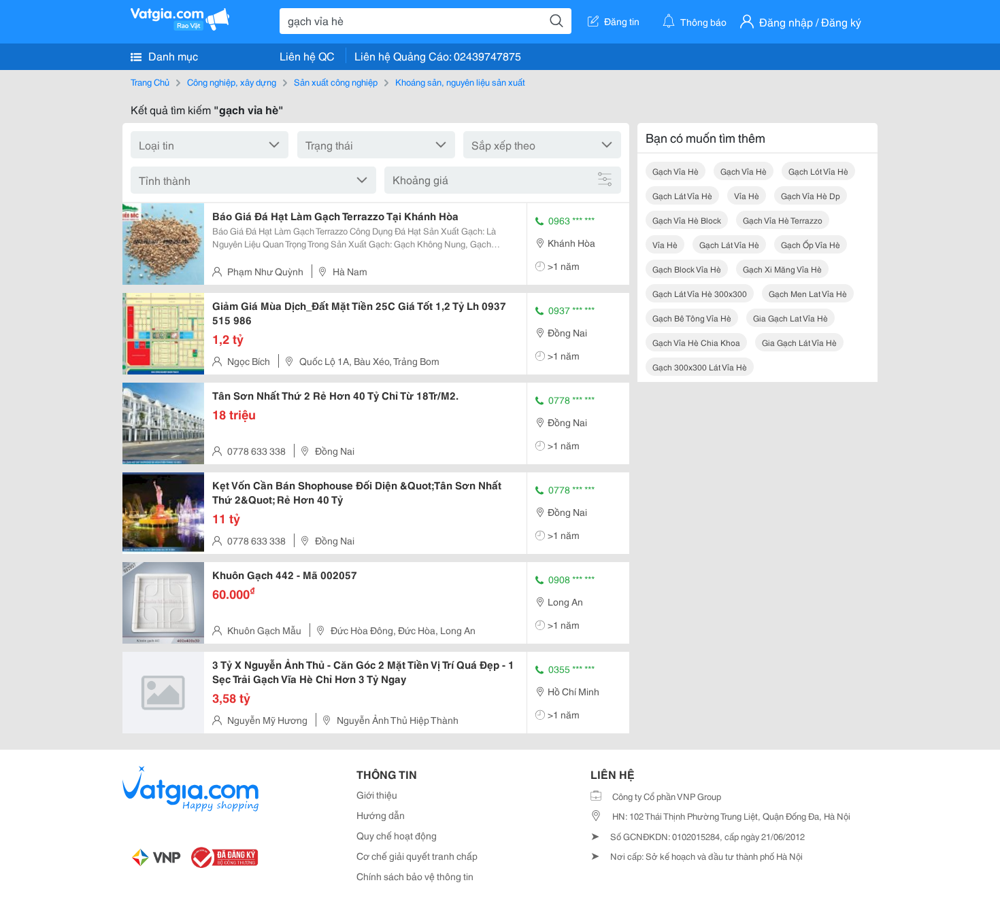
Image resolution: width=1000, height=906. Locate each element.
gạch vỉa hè (675, 171)
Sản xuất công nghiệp (336, 81)
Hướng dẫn (380, 815)
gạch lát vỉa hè (682, 195)
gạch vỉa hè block (686, 220)
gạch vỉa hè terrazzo (782, 220)
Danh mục (172, 55)
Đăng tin (621, 21)
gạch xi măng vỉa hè (782, 269)
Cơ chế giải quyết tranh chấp (417, 856)
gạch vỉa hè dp (810, 195)
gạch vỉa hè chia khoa (696, 342)
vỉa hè (746, 195)
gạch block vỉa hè (686, 269)
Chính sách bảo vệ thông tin (414, 876)
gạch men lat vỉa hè (808, 293)
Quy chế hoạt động (396, 835)
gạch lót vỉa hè (818, 171)
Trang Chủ (150, 81)
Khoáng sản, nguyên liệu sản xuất (460, 81)
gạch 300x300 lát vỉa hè (699, 366)
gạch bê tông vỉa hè (691, 318)
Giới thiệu (376, 794)
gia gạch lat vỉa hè (790, 318)
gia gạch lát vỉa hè (799, 342)
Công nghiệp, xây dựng (231, 81)
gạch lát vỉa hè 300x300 (699, 293)
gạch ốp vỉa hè (810, 244)
